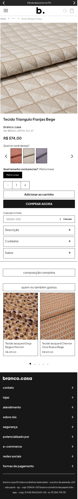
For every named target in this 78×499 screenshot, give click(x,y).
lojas (6, 397)
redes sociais (12, 456)
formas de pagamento (18, 466)
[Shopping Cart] (71, 10)
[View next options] (72, 156)
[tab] (30, 363)
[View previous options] (6, 156)
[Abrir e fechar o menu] (6, 10)
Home (3, 19)
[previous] (3, 68)
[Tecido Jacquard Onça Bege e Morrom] (20, 316)
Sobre (9, 253)
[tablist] (39, 363)
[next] (75, 68)
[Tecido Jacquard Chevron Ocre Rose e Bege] (57, 316)
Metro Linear (12, 175)
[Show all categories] (13, 18)
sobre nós (10, 417)
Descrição (12, 230)
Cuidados (12, 241)
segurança (10, 427)
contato (8, 387)
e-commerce (12, 446)
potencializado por (16, 436)
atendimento (12, 407)
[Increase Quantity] (25, 185)
